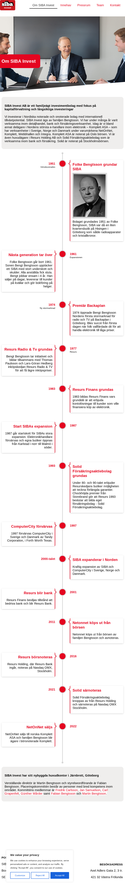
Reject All (40, 875)
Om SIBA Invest (43, 5)
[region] (39, 866)
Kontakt (115, 5)
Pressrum (83, 5)
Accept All (59, 875)
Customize (20, 875)
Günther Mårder (32, 793)
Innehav (65, 5)
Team (100, 5)
